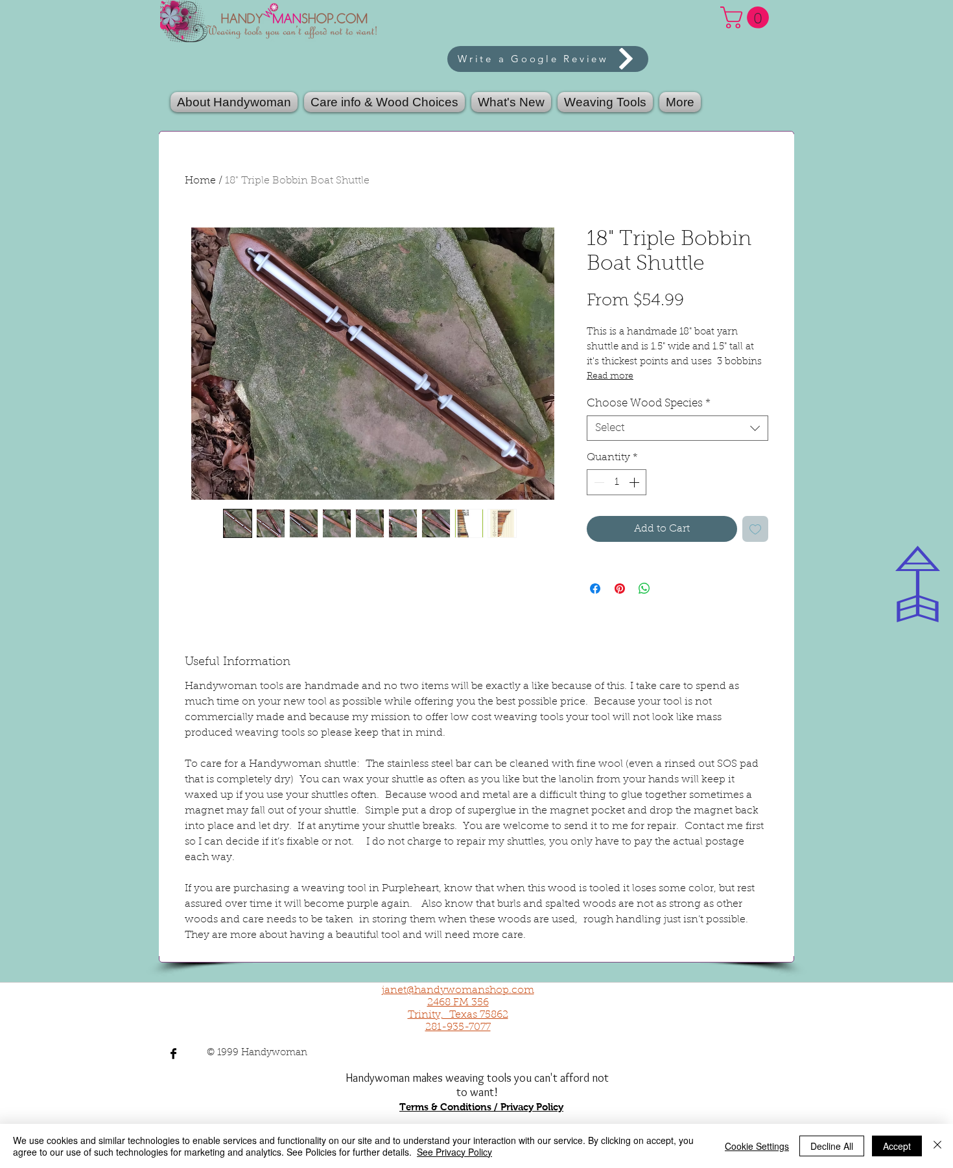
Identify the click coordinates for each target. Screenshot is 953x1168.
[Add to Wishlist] (755, 529)
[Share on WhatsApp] (644, 588)
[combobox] (677, 428)
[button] (605, 102)
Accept (897, 1145)
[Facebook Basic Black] (173, 1053)
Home (200, 181)
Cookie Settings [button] (757, 1145)
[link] (747, 17)
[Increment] (635, 482)
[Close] (937, 1146)
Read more (610, 376)
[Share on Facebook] (595, 588)
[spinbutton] (616, 482)
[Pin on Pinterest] (620, 588)
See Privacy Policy (454, 1151)
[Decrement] (598, 482)
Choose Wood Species (649, 403)
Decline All (831, 1145)
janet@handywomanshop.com (458, 990)
